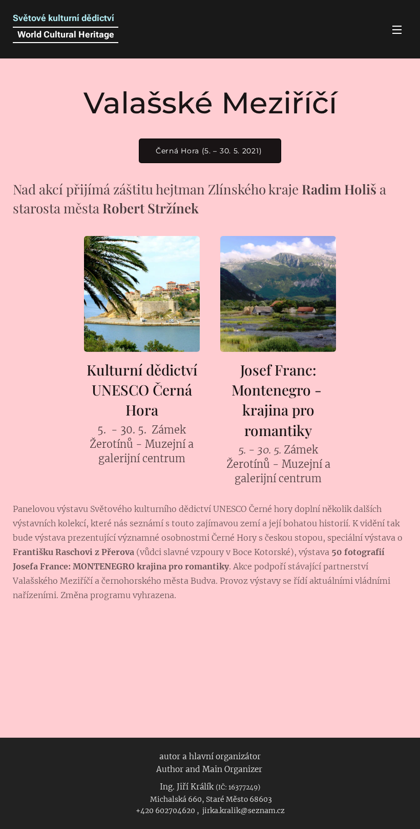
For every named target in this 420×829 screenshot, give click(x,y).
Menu (397, 29)
